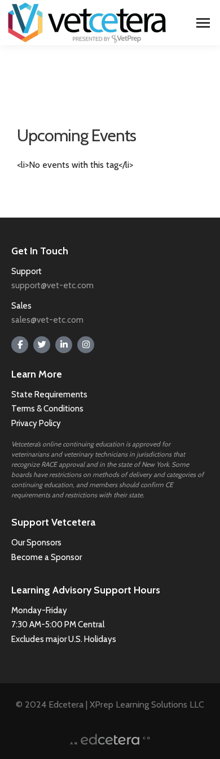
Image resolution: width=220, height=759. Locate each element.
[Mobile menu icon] (203, 23)
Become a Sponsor (46, 557)
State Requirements (49, 394)
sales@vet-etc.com (47, 320)
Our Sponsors (36, 542)
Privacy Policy (36, 423)
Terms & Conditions (48, 409)
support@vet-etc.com (52, 285)
